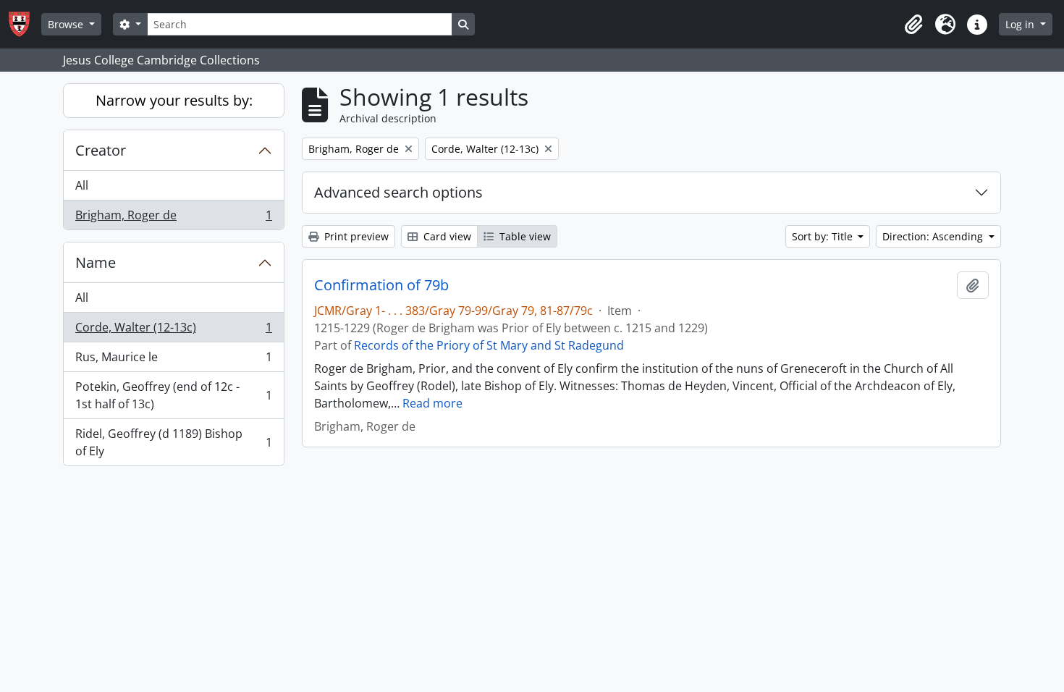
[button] (913, 25)
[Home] (25, 24)
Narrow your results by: (174, 100)
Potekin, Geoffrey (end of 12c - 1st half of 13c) (173, 395)
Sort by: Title (824, 236)
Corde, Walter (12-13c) (173, 330)
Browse (67, 24)
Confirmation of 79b (381, 285)
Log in (1021, 24)
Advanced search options (398, 192)
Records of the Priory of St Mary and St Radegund (489, 345)
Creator (100, 150)
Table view (524, 236)
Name (95, 262)
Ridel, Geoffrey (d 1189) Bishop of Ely (173, 442)
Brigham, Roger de (173, 218)
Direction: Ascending (934, 236)
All (81, 185)
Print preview (355, 236)
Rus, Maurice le (173, 360)
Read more (432, 403)
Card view (446, 236)
